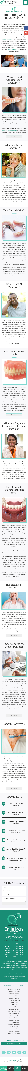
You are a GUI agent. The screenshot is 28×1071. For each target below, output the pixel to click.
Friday (6, 955)
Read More (14, 137)
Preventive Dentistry (14, 989)
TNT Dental (21, 1062)
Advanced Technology (14, 1031)
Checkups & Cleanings (14, 991)
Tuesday (7, 948)
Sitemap (10, 1060)
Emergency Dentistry (14, 1033)
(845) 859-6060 (14, 937)
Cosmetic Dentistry (14, 1018)
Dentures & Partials (14, 1013)
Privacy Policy (16, 1060)
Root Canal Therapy (14, 1007)
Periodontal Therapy (14, 998)
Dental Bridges (14, 1005)
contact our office (12, 49)
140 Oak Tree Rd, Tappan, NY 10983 (14, 940)
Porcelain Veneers (14, 1020)
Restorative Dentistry (14, 1000)
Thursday (7, 953)
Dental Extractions (14, 1009)
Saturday (7, 957)
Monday (7, 946)
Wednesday (8, 950)
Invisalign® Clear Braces (14, 1027)
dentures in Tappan (7, 39)
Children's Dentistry (14, 994)
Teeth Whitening (14, 1022)
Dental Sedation (14, 996)
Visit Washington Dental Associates (12, 1043)
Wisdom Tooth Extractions (14, 1011)
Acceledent (14, 1029)
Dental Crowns (14, 1002)
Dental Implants (14, 1016)
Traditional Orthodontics (14, 1024)
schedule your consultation (9, 130)
